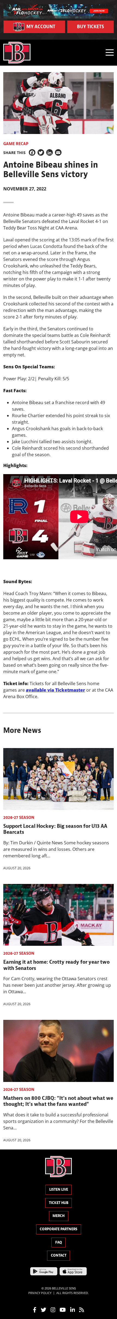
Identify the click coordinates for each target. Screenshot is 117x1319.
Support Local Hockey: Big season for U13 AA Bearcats (55, 828)
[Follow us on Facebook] (34, 1309)
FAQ (58, 1242)
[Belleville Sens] (16, 52)
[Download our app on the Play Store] (43, 1271)
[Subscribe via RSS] (81, 1309)
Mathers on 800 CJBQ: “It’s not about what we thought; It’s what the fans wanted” (58, 1100)
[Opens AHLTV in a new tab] (59, 11)
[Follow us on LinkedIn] (72, 1309)
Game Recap (15, 143)
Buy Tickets (90, 27)
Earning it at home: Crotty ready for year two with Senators (56, 964)
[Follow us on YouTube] (63, 1309)
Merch (58, 1215)
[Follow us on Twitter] (43, 1309)
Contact (58, 1255)
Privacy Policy (39, 1293)
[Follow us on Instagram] (53, 1309)
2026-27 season (18, 817)
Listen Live (58, 1189)
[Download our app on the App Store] (73, 1271)
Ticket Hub (58, 1202)
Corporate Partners (58, 1229)
